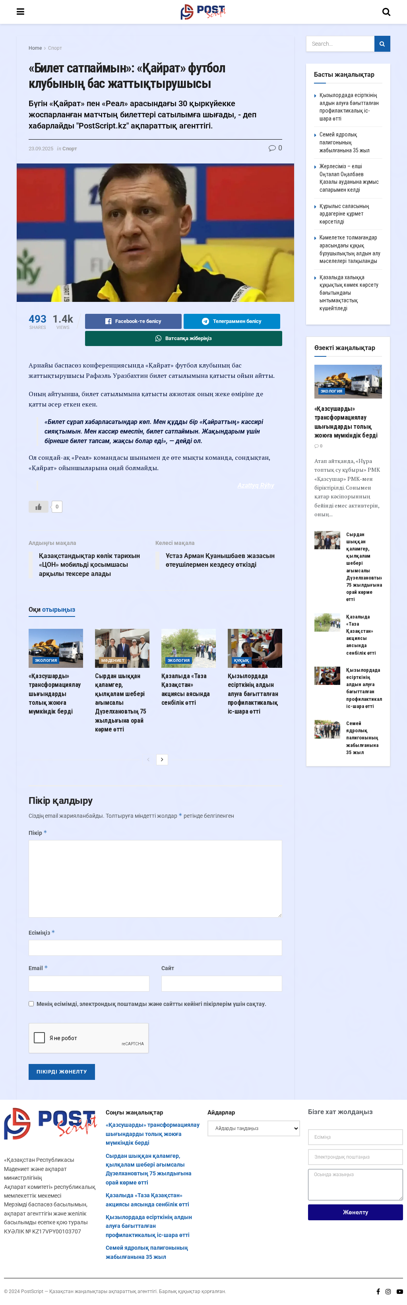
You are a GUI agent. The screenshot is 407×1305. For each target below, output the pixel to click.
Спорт (55, 48)
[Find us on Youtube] (400, 1291)
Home (35, 48)
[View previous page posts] (148, 759)
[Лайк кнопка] (38, 507)
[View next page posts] (162, 759)
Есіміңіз (42, 932)
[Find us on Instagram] (388, 1291)
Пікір (38, 832)
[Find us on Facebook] (378, 1291)
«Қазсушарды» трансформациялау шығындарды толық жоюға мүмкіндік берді (55, 694)
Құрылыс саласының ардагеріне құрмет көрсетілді (344, 214)
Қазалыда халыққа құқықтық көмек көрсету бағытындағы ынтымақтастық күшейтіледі (349, 292)
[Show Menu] (20, 12)
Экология (46, 660)
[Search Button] (386, 12)
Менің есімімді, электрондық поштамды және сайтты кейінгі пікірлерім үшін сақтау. (151, 1004)
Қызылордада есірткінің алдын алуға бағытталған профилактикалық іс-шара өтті (253, 694)
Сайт (167, 968)
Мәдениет (112, 660)
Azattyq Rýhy (256, 485)
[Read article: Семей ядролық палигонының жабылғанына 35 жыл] (327, 729)
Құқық (241, 660)
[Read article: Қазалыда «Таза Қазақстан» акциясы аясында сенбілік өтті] (188, 648)
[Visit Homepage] (203, 12)
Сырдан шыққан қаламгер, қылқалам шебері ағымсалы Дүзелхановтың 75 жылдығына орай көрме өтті (120, 702)
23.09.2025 (41, 149)
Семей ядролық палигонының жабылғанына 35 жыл (345, 142)
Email (38, 968)
